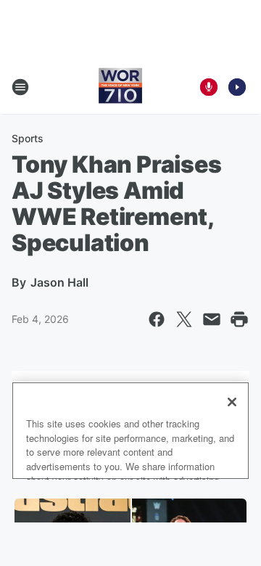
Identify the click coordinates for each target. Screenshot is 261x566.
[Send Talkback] (209, 87)
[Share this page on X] (184, 319)
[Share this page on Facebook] (156, 319)
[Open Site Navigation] (20, 87)
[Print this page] (239, 319)
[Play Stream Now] (237, 87)
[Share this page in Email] (212, 319)
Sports (28, 138)
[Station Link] (120, 87)
